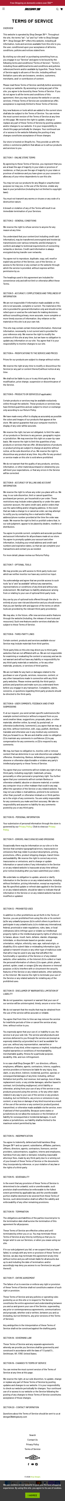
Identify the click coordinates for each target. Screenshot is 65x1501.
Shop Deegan (35, 1477)
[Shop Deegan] (32, 9)
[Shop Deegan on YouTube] (32, 1464)
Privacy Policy (25, 826)
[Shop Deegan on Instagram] (36, 1464)
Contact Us (32, 1439)
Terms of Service (33, 1449)
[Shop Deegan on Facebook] (28, 1464)
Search (32, 1435)
